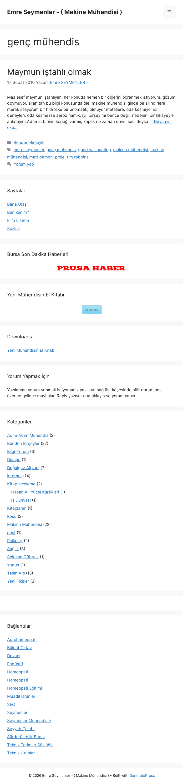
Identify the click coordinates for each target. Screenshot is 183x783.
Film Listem (18, 220)
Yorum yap (24, 164)
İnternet (14, 475)
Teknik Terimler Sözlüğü (30, 744)
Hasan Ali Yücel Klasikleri (35, 492)
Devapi (13, 655)
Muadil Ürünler (21, 696)
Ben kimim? (18, 212)
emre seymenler (29, 149)
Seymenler (17, 712)
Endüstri (15, 663)
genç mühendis (61, 149)
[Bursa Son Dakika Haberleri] (91, 268)
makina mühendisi (130, 149)
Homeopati (17, 672)
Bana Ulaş (17, 204)
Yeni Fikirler (18, 581)
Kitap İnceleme (21, 484)
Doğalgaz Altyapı (23, 467)
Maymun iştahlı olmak (49, 72)
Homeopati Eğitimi (24, 688)
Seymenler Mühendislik (29, 720)
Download (91, 309)
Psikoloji (15, 540)
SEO (11, 704)
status (13, 565)
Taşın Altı (16, 573)
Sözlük (13, 228)
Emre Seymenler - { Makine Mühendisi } (64, 11)
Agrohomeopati (21, 639)
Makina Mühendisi (24, 524)
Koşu (11, 516)
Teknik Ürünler (21, 753)
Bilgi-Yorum (18, 451)
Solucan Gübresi (23, 556)
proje (60, 157)
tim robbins (78, 157)
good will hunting (94, 149)
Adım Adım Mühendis (27, 435)
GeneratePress (142, 775)
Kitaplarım (16, 508)
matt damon (41, 157)
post (11, 532)
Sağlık (13, 548)
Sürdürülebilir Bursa (26, 736)
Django (13, 459)
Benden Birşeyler (30, 142)
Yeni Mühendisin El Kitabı (31, 350)
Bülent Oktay (19, 647)
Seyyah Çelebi (21, 728)
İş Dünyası (21, 500)
